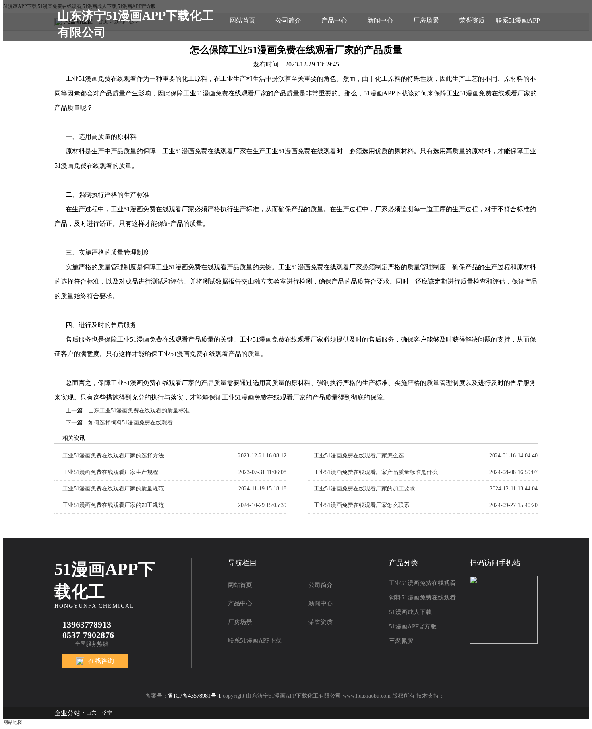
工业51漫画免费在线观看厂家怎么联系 (362, 505)
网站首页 (242, 20)
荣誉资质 (472, 20)
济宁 (107, 713)
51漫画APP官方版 (413, 626)
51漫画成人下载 (410, 612)
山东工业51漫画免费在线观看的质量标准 (139, 411)
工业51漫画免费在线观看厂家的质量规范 (113, 489)
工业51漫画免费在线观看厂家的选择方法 (113, 456)
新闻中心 (380, 20)
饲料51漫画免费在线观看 (422, 597)
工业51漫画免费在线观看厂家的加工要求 (364, 489)
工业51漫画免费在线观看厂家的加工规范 (113, 505)
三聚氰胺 (401, 641)
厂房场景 (426, 20)
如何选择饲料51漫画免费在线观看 (130, 423)
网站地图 (13, 722)
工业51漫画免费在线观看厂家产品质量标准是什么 (376, 472)
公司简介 (288, 20)
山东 (91, 713)
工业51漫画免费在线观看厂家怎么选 (359, 456)
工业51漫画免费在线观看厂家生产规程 (110, 472)
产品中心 (334, 20)
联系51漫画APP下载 (518, 29)
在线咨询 (101, 660)
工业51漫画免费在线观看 (422, 583)
